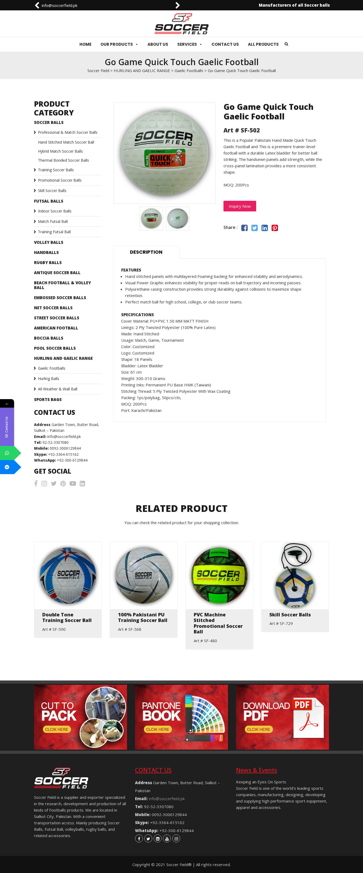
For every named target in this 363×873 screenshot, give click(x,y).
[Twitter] (148, 838)
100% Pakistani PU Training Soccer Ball (142, 617)
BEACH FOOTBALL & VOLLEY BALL (62, 285)
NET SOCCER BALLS (53, 307)
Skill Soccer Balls (52, 190)
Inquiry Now (240, 206)
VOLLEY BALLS (48, 242)
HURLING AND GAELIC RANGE (63, 358)
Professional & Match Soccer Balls (68, 132)
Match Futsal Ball (53, 221)
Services (187, 44)
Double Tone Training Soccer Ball (67, 617)
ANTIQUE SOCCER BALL (57, 272)
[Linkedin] (158, 838)
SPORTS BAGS (48, 399)
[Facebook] (139, 838)
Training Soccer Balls (56, 169)
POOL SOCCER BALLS (55, 348)
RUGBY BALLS (48, 262)
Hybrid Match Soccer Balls (60, 151)
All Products (263, 44)
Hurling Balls (48, 378)
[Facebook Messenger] (7, 467)
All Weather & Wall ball (57, 388)
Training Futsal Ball (54, 231)
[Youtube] (167, 838)
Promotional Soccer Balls (60, 180)
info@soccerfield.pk (59, 5)
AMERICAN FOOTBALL (56, 328)
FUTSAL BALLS (48, 201)
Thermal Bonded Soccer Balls (63, 160)
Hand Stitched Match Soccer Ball (66, 142)
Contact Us (225, 44)
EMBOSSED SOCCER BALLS (60, 297)
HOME (85, 44)
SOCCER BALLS (49, 122)
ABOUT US (157, 44)
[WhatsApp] (7, 453)
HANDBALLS (46, 252)
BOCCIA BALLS (48, 338)
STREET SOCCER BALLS (56, 317)
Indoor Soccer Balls (54, 211)
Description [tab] (146, 252)
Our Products (116, 44)
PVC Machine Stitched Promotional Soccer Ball (218, 623)
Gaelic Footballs (51, 368)
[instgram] (176, 838)
